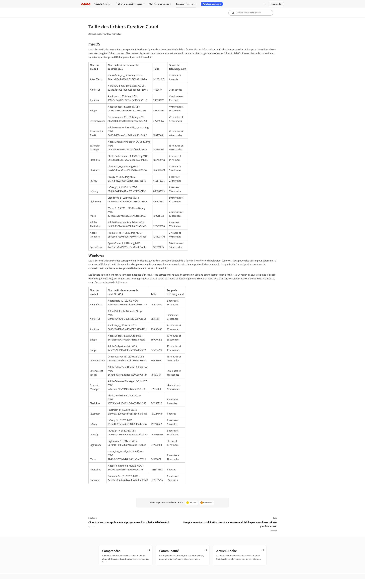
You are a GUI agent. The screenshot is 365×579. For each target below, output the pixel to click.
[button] (264, 4)
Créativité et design (102, 4)
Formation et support (185, 4)
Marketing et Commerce (159, 4)
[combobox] (250, 13)
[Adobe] (86, 4)
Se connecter (276, 4)
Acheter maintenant (212, 4)
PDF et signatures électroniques (129, 4)
